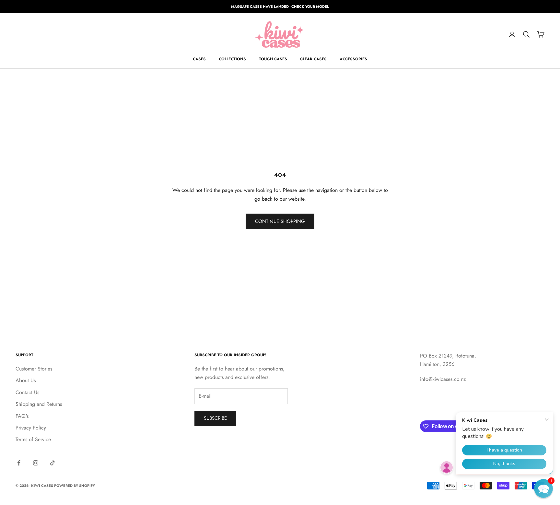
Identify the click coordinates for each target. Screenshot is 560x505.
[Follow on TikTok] (52, 463)
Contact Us (27, 392)
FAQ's (22, 416)
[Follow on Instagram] (35, 463)
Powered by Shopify (74, 485)
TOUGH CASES (273, 59)
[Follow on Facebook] (19, 463)
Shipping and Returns (39, 404)
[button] (543, 488)
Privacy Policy (31, 427)
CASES (199, 59)
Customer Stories (34, 368)
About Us (26, 380)
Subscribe (215, 418)
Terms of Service (33, 439)
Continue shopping (280, 221)
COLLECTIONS (232, 59)
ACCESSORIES (353, 59)
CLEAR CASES (313, 59)
